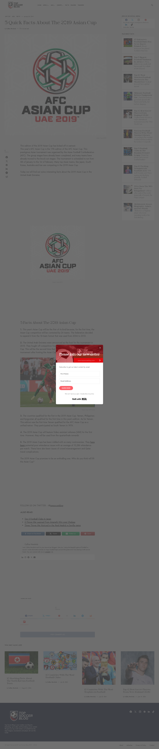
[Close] (100, 348)
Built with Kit (79, 399)
